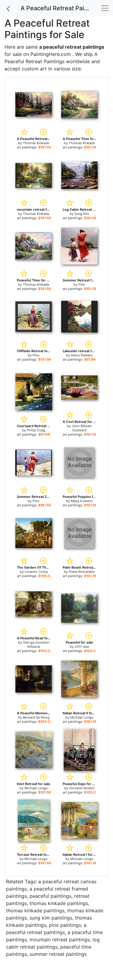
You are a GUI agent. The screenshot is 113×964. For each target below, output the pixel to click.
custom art (34, 69)
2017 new (81, 646)
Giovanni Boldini (81, 788)
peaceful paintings (50, 896)
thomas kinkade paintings (59, 903)
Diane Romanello (82, 572)
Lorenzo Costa (36, 572)
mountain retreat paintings (60, 939)
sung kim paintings (51, 918)
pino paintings (65, 925)
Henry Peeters (82, 355)
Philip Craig (36, 430)
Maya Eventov (82, 501)
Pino (81, 284)
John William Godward (82, 428)
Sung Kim (81, 214)
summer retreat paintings (58, 954)
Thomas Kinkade (36, 143)
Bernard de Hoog (36, 717)
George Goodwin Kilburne (36, 644)
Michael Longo (81, 717)
